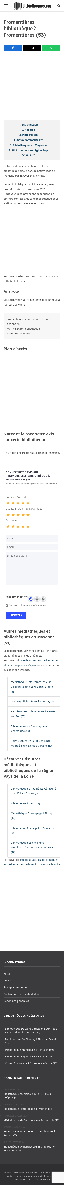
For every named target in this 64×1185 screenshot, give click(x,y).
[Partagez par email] (32, 48)
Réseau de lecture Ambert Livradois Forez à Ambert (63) (29, 1133)
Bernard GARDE (12, 1127)
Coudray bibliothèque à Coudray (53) (33, 701)
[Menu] (6, 6)
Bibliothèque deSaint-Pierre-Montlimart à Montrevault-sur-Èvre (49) (32, 847)
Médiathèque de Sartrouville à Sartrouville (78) (31, 1120)
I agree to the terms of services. (28, 605)
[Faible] (12, 503)
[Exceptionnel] (27, 503)
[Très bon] (22, 503)
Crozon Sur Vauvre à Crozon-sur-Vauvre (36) (31, 1063)
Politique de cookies (15, 987)
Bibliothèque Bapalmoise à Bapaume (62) (29, 1056)
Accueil (8, 973)
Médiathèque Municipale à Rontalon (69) (29, 1049)
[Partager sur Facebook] (13, 48)
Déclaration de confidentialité (21, 994)
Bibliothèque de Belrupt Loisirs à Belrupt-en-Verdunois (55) (30, 1148)
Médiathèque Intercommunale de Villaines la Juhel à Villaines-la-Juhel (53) (32, 686)
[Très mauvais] (8, 503)
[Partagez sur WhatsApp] (51, 48)
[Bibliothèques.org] (32, 6)
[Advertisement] (32, 88)
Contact (8, 980)
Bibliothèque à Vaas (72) (25, 803)
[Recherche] (58, 6)
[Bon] (17, 503)
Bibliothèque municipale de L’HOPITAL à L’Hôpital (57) (27, 1095)
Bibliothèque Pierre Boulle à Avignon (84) (28, 1108)
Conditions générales (16, 1001)
